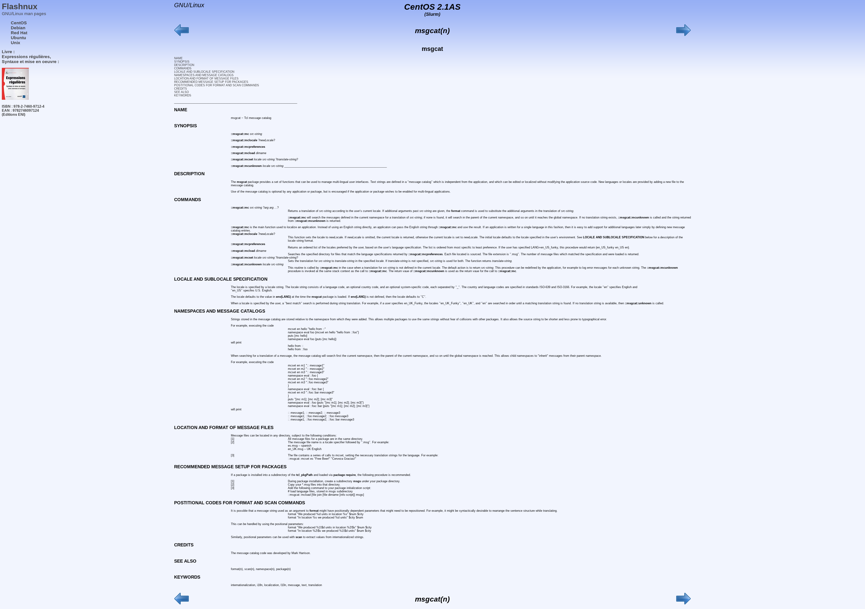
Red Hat (19, 32)
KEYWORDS (182, 95)
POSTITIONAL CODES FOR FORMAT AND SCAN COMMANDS (216, 85)
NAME (178, 58)
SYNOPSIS (181, 61)
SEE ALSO (181, 92)
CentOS (19, 22)
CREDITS (180, 88)
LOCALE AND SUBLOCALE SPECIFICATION (204, 71)
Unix (15, 42)
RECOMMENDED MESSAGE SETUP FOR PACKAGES (211, 82)
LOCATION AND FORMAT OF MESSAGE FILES (206, 78)
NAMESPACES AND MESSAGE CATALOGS (204, 75)
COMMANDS (182, 68)
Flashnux (19, 6)
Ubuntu (18, 37)
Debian (18, 27)
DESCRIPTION (184, 65)
